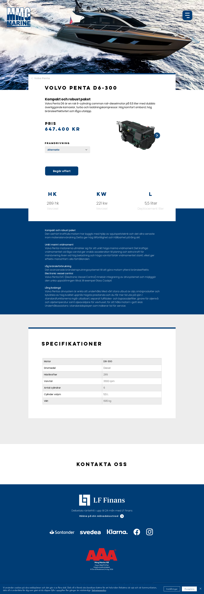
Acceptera (189, 589)
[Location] (137, 532)
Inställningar (172, 589)
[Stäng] (200, 589)
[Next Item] (157, 135)
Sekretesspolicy (99, 590)
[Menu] (187, 15)
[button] (102, 516)
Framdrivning (57, 143)
